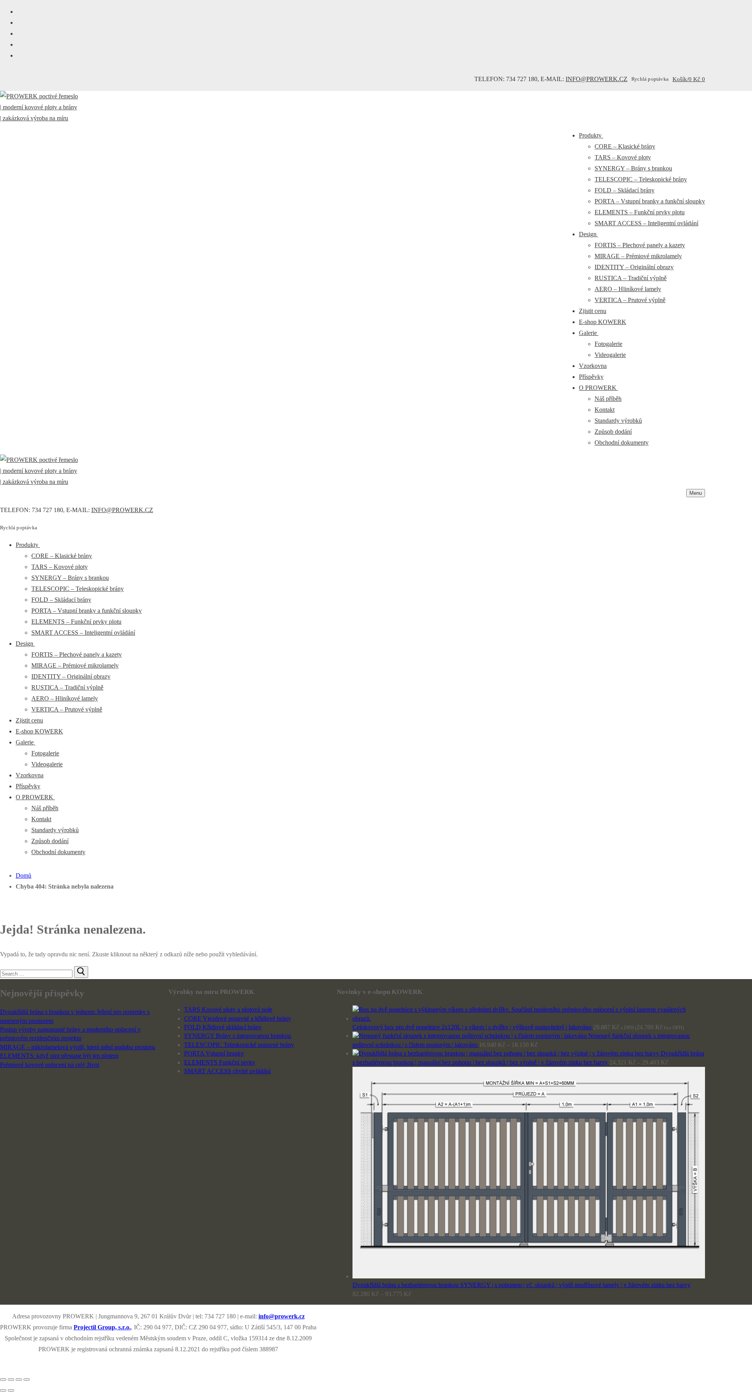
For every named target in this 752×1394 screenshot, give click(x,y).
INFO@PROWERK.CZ (596, 79)
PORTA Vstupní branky (214, 1053)
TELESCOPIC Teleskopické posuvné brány (239, 1044)
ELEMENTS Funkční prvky (219, 1062)
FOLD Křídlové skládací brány (223, 1027)
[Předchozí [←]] (3, 1390)
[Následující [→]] (11, 1390)
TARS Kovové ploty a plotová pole (228, 1009)
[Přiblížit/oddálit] (27, 1379)
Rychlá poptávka (650, 79)
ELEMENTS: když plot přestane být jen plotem (59, 1055)
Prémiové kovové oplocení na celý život (49, 1064)
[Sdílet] (11, 1379)
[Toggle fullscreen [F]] (19, 1379)
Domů (23, 875)
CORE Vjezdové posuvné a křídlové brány (237, 1018)
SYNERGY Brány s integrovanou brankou (237, 1035)
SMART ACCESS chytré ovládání (227, 1071)
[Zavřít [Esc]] (3, 1379)
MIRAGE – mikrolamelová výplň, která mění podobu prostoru (77, 1047)
